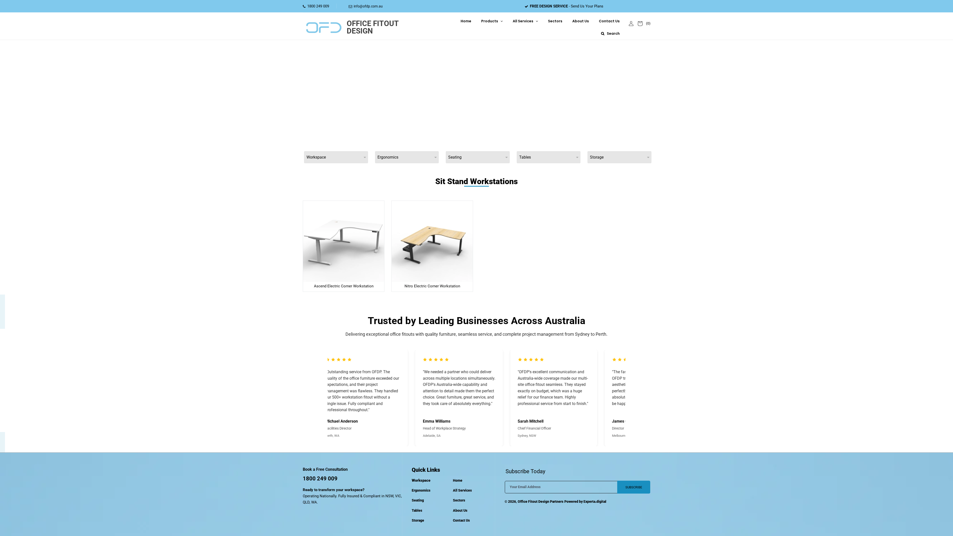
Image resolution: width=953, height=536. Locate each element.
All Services (462, 490)
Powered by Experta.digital (585, 501)
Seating (418, 500)
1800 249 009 (318, 6)
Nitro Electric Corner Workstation (432, 286)
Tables (417, 510)
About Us (460, 510)
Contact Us (461, 520)
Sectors (459, 500)
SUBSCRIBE (633, 487)
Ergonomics (421, 490)
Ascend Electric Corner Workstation (344, 286)
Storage (418, 520)
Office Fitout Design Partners (540, 501)
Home (457, 480)
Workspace (421, 480)
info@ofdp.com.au (368, 6)
